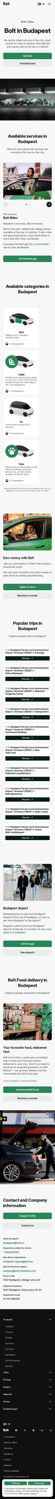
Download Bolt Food (27, 1089)
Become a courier (27, 595)
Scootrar (9, 1332)
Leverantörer (9, 1437)
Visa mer (26, 658)
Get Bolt (27, 55)
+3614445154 (11, 1252)
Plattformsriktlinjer (11, 1471)
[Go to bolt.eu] (6, 4)
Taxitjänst (9, 1326)
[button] (27, 1321)
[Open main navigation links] (49, 4)
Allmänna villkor (10, 1442)
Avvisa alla (39, 1483)
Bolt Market (10, 1355)
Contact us (27, 1225)
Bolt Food (9, 1349)
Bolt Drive (9, 1343)
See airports (27, 952)
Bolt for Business (12, 1360)
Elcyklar (8, 1338)
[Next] (49, 204)
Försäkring (8, 1454)
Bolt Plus (9, 1366)
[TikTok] (51, 1430)
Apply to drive (27, 586)
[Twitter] (25, 1430)
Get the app (27, 943)
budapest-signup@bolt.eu (18, 1261)
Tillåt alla (16, 1483)
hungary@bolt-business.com (19, 1270)
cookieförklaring (11, 1493)
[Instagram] (33, 1430)
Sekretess (8, 1448)
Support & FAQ (27, 1215)
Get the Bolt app (27, 258)
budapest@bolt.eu (13, 1242)
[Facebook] (16, 1430)
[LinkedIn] (42, 1430)
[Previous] (6, 204)
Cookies (7, 1459)
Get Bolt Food (27, 63)
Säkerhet (8, 1465)
